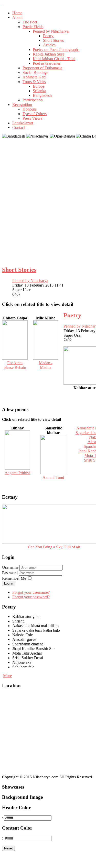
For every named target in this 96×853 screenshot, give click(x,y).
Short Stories (53, 40)
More (7, 675)
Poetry (48, 36)
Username (10, 567)
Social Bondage (35, 72)
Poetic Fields (33, 26)
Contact (18, 127)
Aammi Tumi (53, 477)
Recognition (22, 104)
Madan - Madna (45, 365)
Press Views (32, 118)
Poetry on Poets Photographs (56, 49)
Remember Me (14, 578)
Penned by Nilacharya (51, 31)
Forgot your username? (31, 592)
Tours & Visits (34, 81)
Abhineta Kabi (34, 77)
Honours (30, 109)
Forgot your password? (31, 597)
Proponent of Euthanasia (42, 68)
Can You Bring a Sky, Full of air (54, 547)
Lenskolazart (22, 123)
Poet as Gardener (46, 63)
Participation (33, 100)
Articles (49, 45)
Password (10, 573)
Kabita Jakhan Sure (48, 54)
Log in (8, 583)
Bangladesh (42, 95)
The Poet (30, 22)
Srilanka (39, 91)
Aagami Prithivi (17, 473)
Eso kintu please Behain (15, 365)
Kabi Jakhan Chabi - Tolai (54, 59)
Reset (8, 848)
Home (17, 13)
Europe (39, 86)
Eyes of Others (35, 114)
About (17, 17)
